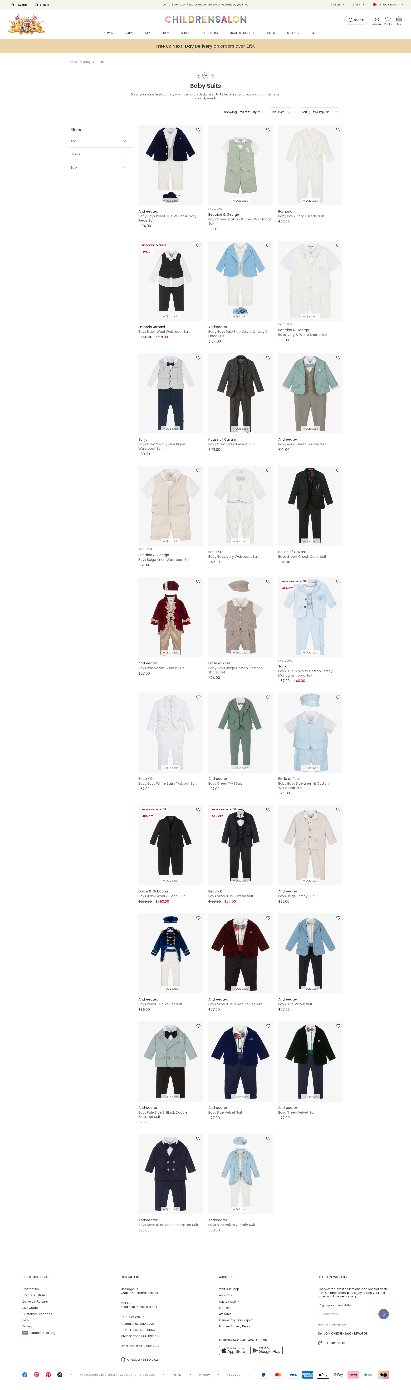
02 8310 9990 (144, 1324)
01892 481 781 (152, 1346)
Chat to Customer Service (139, 1291)
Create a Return (33, 1295)
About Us (225, 1295)
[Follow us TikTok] (60, 1376)
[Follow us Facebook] (25, 1376)
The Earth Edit (335, 1343)
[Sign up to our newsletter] (383, 1314)
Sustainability (229, 1302)
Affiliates (225, 1314)
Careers (224, 1308)
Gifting (27, 1326)
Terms (176, 1375)
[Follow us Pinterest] (48, 1376)
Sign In (44, 5)
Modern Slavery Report (235, 1326)
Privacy (204, 1375)
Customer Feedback (37, 1314)
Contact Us (30, 1289)
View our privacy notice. (332, 1324)
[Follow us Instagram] (36, 1376)
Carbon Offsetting (39, 1333)
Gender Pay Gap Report (236, 1320)
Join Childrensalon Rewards (345, 1333)
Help (25, 1320)
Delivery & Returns (35, 1302)
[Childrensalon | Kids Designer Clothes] (26, 24)
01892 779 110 (135, 1317)
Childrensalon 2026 (113, 1375)
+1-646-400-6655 (141, 1330)
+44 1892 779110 (152, 1336)
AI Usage (233, 1375)
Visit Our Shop (229, 1289)
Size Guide (30, 1308)
